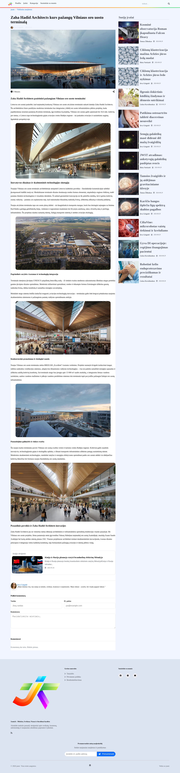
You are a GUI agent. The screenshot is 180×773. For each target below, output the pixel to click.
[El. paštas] (135, 675)
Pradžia (18, 3)
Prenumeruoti (108, 754)
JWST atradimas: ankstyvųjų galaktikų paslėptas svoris (153, 159)
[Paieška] (169, 3)
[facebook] (120, 675)
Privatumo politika (74, 677)
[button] (113, 92)
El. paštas (67, 601)
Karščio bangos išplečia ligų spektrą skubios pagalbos (152, 205)
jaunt (12, 9)
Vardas (13, 601)
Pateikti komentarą (21, 633)
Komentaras (15, 612)
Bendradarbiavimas (74, 680)
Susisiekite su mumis (48, 3)
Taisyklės (70, 674)
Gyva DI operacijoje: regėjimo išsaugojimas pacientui (154, 247)
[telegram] (128, 675)
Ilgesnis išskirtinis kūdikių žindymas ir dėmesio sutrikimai (152, 96)
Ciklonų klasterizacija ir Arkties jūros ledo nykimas (154, 75)
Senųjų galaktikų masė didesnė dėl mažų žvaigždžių (150, 138)
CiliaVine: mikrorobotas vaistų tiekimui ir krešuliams (154, 226)
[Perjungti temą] (90, 765)
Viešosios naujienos (24, 9)
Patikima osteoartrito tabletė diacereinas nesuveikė (153, 117)
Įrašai (25, 3)
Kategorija (34, 3)
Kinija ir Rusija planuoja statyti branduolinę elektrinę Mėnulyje (74, 557)
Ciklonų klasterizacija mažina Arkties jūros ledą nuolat (154, 54)
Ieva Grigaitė (22, 585)
